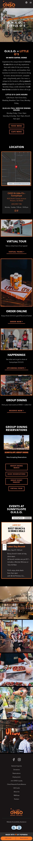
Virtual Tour (16, 488)
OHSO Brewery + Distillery (16, 812)
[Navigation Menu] (30, 2)
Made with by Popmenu (14, 835)
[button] (16, 602)
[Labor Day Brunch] (16, 551)
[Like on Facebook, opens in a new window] (17, 211)
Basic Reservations (16, 474)
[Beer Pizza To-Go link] (16, 282)
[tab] (18, 518)
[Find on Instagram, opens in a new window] (15, 211)
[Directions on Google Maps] (16, 168)
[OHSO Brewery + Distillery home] (9, 4)
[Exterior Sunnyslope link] (16, 228)
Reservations (24, 838)
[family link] (16, 339)
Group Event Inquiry (16, 481)
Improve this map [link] (26, 183)
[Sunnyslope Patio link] (16, 385)
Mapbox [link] (11, 183)
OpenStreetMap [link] (17, 183)
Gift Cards (8, 838)
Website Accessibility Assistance (16, 822)
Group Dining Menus (16, 467)
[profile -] (26, 2)
